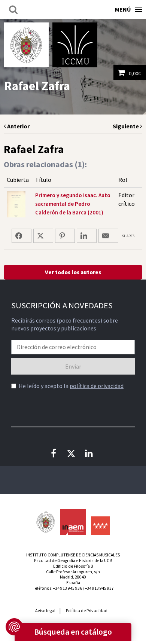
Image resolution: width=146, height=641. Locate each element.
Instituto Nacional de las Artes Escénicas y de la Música (73, 522)
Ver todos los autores (73, 272)
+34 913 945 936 (67, 588)
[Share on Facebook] (21, 236)
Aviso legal (45, 610)
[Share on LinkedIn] (87, 236)
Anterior (18, 126)
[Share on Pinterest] (65, 236)
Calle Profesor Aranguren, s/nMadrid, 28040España (73, 577)
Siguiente (126, 126)
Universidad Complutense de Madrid (26, 44)
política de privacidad (97, 386)
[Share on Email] (108, 236)
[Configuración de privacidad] (14, 626)
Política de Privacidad (86, 610)
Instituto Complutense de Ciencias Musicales (74, 44)
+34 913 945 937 (99, 588)
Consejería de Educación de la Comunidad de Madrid (100, 525)
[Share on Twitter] (43, 236)
